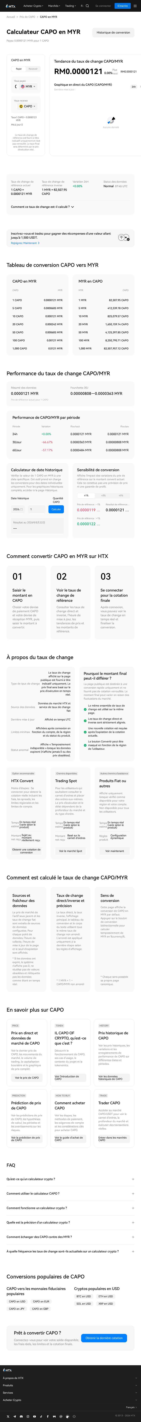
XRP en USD (106, 1303)
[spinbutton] (15, 86)
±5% (121, 495)
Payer (19, 69)
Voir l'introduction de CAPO (67, 1077)
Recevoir (33, 69)
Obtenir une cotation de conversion (26, 851)
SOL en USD (84, 1303)
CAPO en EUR (41, 1301)
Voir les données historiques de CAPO (110, 1077)
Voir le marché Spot (70, 851)
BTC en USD (84, 1296)
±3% (103, 495)
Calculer (56, 509)
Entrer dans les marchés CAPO (112, 1139)
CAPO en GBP (40, 1308)
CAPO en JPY (16, 1308)
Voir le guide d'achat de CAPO (69, 1139)
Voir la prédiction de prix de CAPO (25, 1139)
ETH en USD (106, 1296)
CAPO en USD (17, 1301)
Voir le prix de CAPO (27, 1077)
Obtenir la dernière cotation (104, 1338)
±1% (86, 495)
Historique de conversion (113, 32)
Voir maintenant (114, 851)
